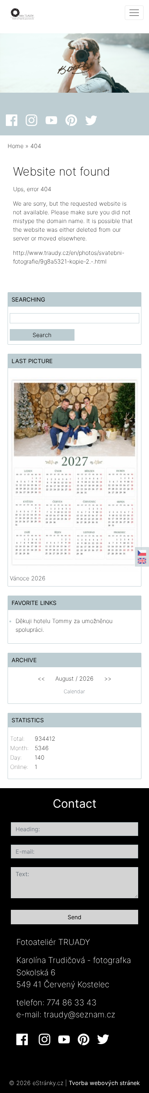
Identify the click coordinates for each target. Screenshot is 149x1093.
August (64, 678)
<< (41, 678)
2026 (86, 678)
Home (16, 146)
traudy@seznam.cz (79, 1014)
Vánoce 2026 (28, 578)
